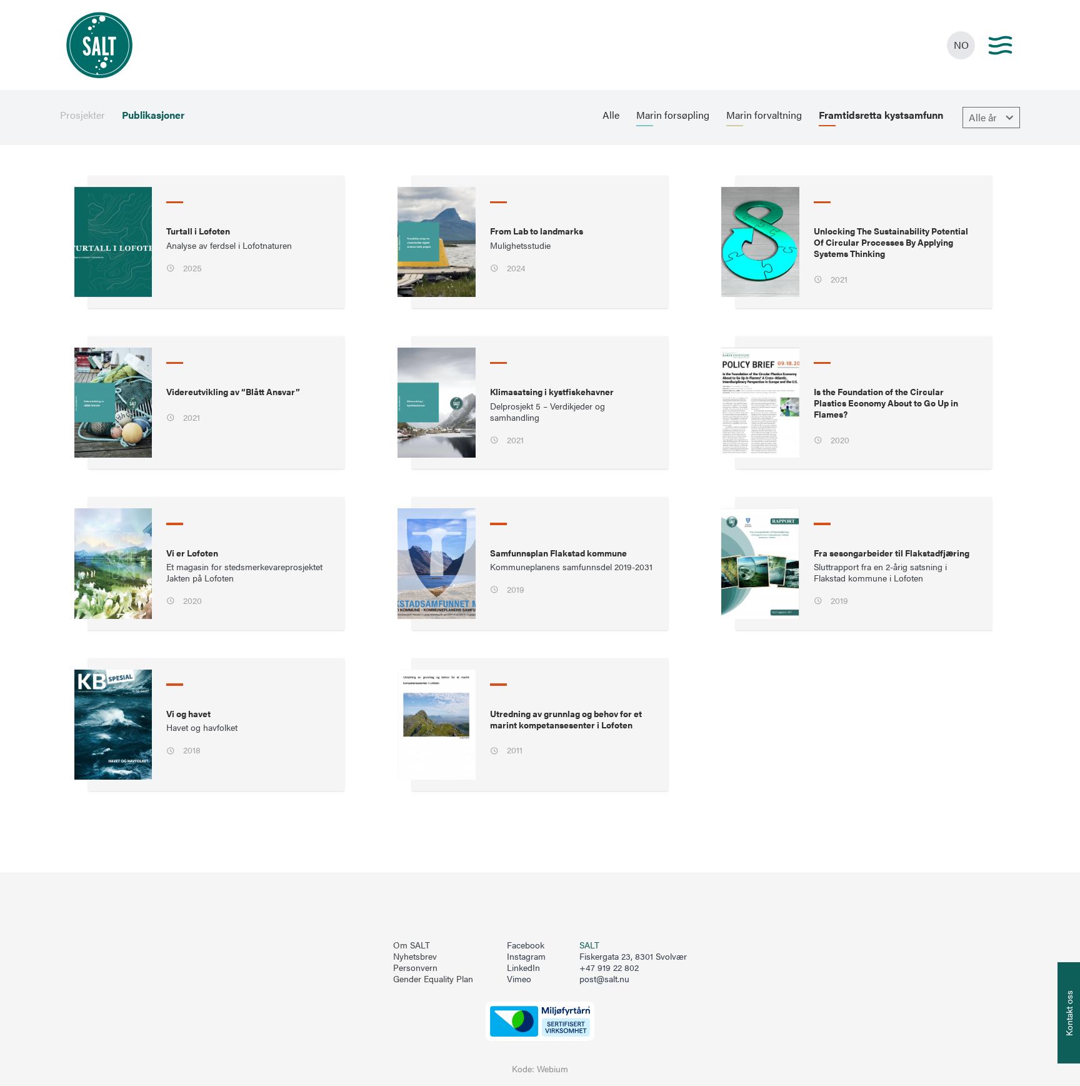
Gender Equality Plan (433, 979)
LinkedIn (523, 967)
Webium (552, 1069)
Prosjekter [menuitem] (82, 115)
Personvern (415, 967)
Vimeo (519, 979)
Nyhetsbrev (415, 956)
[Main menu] (1000, 45)
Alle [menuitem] (610, 115)
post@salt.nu (604, 979)
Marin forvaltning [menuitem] (764, 115)
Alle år (983, 117)
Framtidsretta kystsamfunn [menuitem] (881, 115)
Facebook (525, 945)
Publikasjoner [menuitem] (153, 115)
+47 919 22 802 (609, 967)
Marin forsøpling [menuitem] (672, 115)
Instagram (526, 956)
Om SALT (411, 945)
